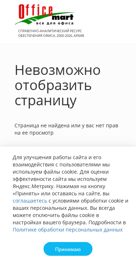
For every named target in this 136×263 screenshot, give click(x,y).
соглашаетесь (30, 200)
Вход (119, 25)
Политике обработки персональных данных (68, 229)
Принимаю (68, 249)
